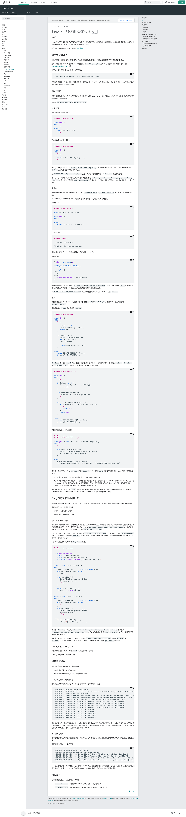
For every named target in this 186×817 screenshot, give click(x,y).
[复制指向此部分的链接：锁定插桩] (63, 91)
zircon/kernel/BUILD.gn (59, 66)
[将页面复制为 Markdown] (93, 31)
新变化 (43, 2)
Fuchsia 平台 (54, 2)
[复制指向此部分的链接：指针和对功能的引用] (71, 521)
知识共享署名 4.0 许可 (78, 798)
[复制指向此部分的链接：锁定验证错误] (67, 661)
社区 (21, 12)
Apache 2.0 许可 (107, 798)
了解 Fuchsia (7, 8)
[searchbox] (13, 18)
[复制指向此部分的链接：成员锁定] (61, 108)
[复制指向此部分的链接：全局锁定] (61, 188)
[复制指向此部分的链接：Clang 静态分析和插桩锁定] (81, 498)
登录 (181, 2)
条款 (29, 813)
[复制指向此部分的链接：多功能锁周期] (65, 734)
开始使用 (5, 12)
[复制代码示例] (133, 74)
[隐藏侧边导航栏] (23, 813)
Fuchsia (54, 27)
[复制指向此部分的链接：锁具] (57, 298)
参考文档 (34, 2)
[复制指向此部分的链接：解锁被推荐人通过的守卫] (75, 647)
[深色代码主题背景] (131, 74)
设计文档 (80, 48)
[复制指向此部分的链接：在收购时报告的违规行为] (75, 680)
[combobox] (153, 2)
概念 (13, 12)
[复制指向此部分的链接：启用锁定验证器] (69, 55)
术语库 (36, 12)
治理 (28, 12)
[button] (13, 29)
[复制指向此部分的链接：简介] (58, 37)
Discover (24, 2)
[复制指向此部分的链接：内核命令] (63, 775)
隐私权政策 (36, 813)
